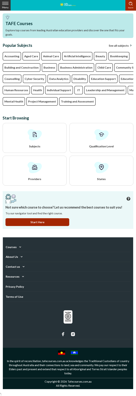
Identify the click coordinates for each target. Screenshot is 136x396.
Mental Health (13, 101)
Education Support (103, 78)
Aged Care (31, 56)
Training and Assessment (77, 101)
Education (127, 78)
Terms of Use (14, 296)
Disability (79, 78)
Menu (5, 7)
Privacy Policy (15, 286)
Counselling (12, 78)
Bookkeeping (119, 56)
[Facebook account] (63, 334)
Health (37, 90)
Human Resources (16, 90)
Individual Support (59, 90)
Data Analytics (59, 78)
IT (78, 90)
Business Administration (76, 67)
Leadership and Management (105, 90)
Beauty (100, 56)
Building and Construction (21, 67)
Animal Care (51, 56)
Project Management (42, 101)
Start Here (37, 222)
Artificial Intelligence (77, 56)
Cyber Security (34, 78)
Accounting (11, 56)
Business (49, 67)
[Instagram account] (73, 334)
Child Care (104, 67)
